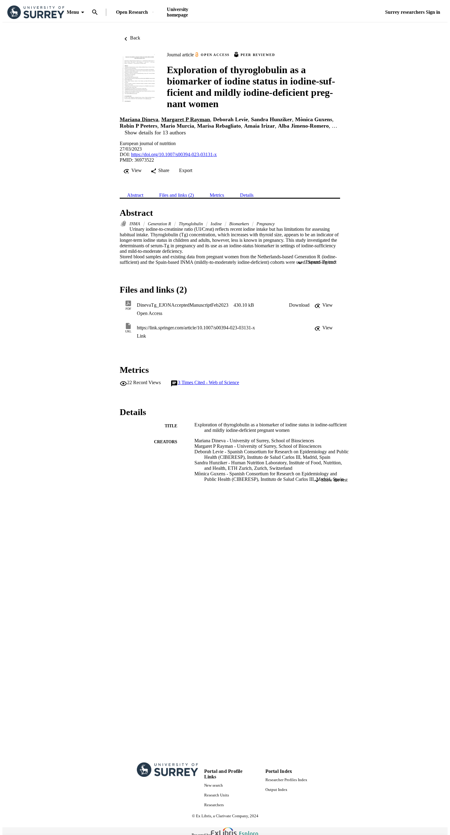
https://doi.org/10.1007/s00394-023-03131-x (174, 154)
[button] (299, 305)
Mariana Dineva (139, 119)
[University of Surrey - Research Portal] (35, 12)
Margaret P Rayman (185, 119)
